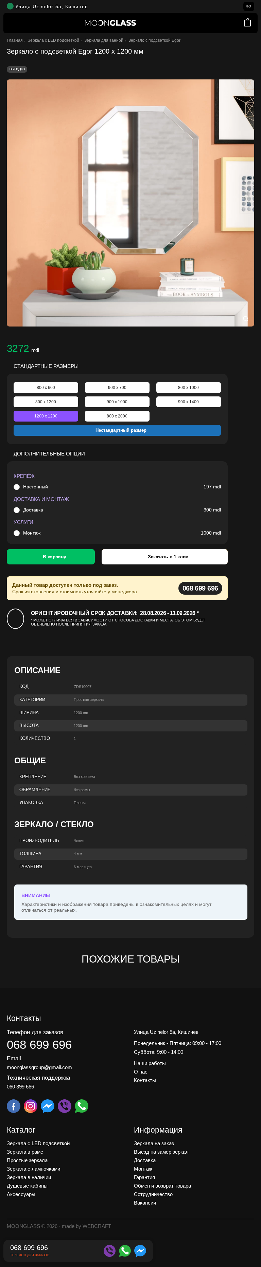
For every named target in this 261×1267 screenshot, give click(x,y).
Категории (32, 699)
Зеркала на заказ (154, 1143)
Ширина (29, 712)
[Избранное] (238, 23)
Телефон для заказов (35, 1032)
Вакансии (145, 1203)
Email (14, 1058)
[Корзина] (247, 23)
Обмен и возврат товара (162, 1186)
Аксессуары (21, 1194)
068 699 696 (200, 588)
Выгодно (17, 69)
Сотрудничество (153, 1194)
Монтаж (31, 533)
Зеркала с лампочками (33, 1169)
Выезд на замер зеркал (161, 1152)
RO (248, 6)
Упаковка (31, 802)
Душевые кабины (27, 1186)
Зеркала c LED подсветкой (53, 40)
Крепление (33, 777)
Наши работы (150, 1063)
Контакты (145, 1080)
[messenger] (140, 1251)
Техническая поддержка (38, 1078)
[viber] (110, 1251)
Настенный (35, 486)
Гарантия (30, 866)
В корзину (54, 556)
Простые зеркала (27, 1160)
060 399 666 (20, 1086)
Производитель (39, 840)
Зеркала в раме (25, 1152)
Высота (29, 725)
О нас (140, 1072)
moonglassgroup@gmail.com (39, 1067)
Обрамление (35, 789)
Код (24, 686)
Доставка (33, 510)
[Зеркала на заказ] (110, 23)
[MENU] (13, 23)
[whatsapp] (125, 1251)
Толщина (30, 854)
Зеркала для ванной (103, 40)
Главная (15, 40)
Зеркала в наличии (29, 1177)
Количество (34, 738)
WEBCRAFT (97, 1226)
